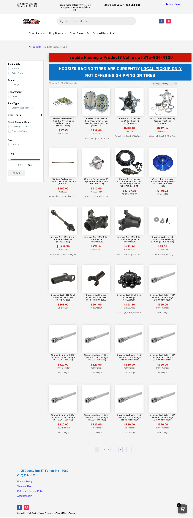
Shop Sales (76, 33)
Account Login (173, 4)
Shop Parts (35, 33)
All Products (35, 47)
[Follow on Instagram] (168, 21)
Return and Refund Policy (30, 491)
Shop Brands (56, 33)
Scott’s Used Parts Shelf (101, 33)
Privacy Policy (24, 481)
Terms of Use (24, 486)
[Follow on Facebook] (161, 21)
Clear (16, 173)
